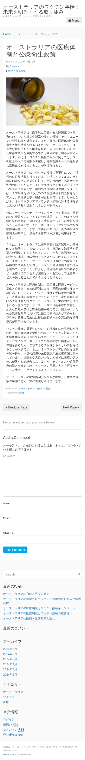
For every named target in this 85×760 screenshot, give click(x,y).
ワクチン (40, 388)
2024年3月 (10, 669)
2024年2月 (10, 674)
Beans (6, 754)
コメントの (13, 729)
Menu (75, 20)
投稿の (10, 724)
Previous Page (17, 407)
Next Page (70, 407)
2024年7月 (10, 649)
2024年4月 (10, 664)
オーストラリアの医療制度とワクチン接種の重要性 (36, 613)
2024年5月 (10, 659)
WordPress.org (13, 734)
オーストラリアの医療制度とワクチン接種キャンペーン (39, 608)
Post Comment (15, 550)
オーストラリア (26, 388)
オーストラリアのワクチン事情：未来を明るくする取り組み (41, 9)
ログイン (9, 719)
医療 (48, 388)
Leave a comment (16, 71)
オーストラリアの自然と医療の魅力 (26, 594)
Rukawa (14, 66)
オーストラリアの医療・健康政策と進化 (29, 618)
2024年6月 (10, 654)
